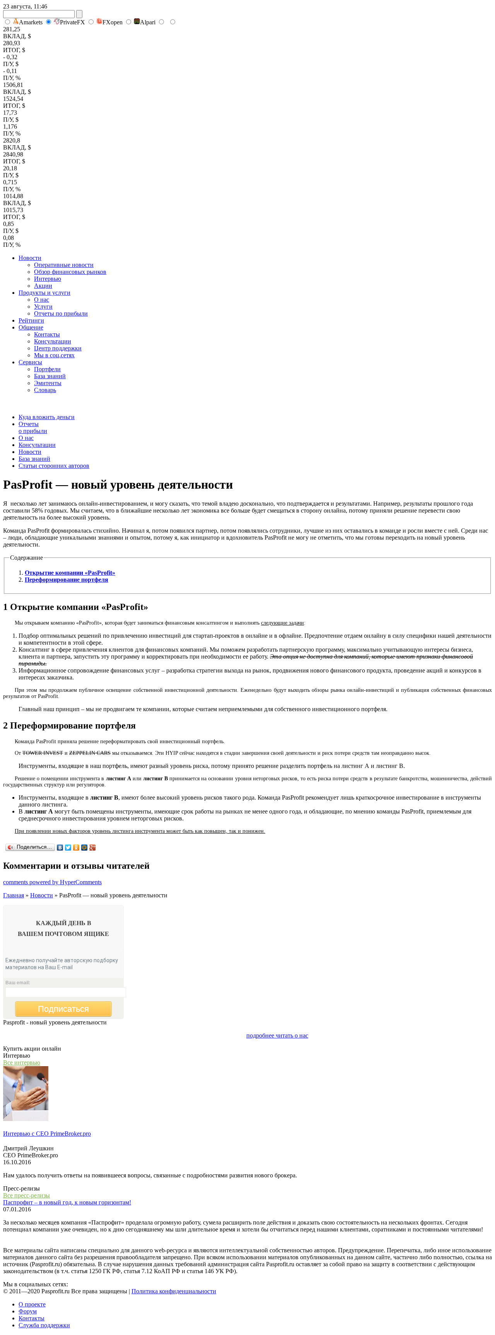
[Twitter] (68, 847)
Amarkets (31, 22)
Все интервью (21, 1062)
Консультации (52, 341)
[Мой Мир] (84, 847)
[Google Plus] (93, 847)
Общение (31, 327)
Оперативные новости (64, 265)
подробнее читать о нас (277, 1035)
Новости (30, 258)
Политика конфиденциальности (173, 1291)
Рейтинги (31, 320)
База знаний (50, 376)
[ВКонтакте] (60, 847)
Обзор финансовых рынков (70, 271)
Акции (43, 285)
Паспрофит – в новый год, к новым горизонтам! (67, 1202)
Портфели (47, 369)
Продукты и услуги (44, 292)
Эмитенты (47, 383)
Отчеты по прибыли (61, 313)
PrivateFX (72, 22)
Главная (13, 895)
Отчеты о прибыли (33, 427)
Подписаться (63, 1009)
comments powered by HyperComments (52, 882)
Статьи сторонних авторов (54, 465)
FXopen (112, 22)
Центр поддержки (58, 348)
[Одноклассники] (76, 847)
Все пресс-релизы (26, 1195)
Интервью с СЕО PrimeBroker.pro (47, 1133)
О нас (41, 299)
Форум (28, 1311)
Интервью (47, 278)
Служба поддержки (44, 1325)
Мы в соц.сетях (54, 355)
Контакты (47, 334)
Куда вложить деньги (47, 417)
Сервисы (30, 362)
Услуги (43, 306)
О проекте (32, 1304)
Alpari (147, 22)
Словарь (45, 390)
